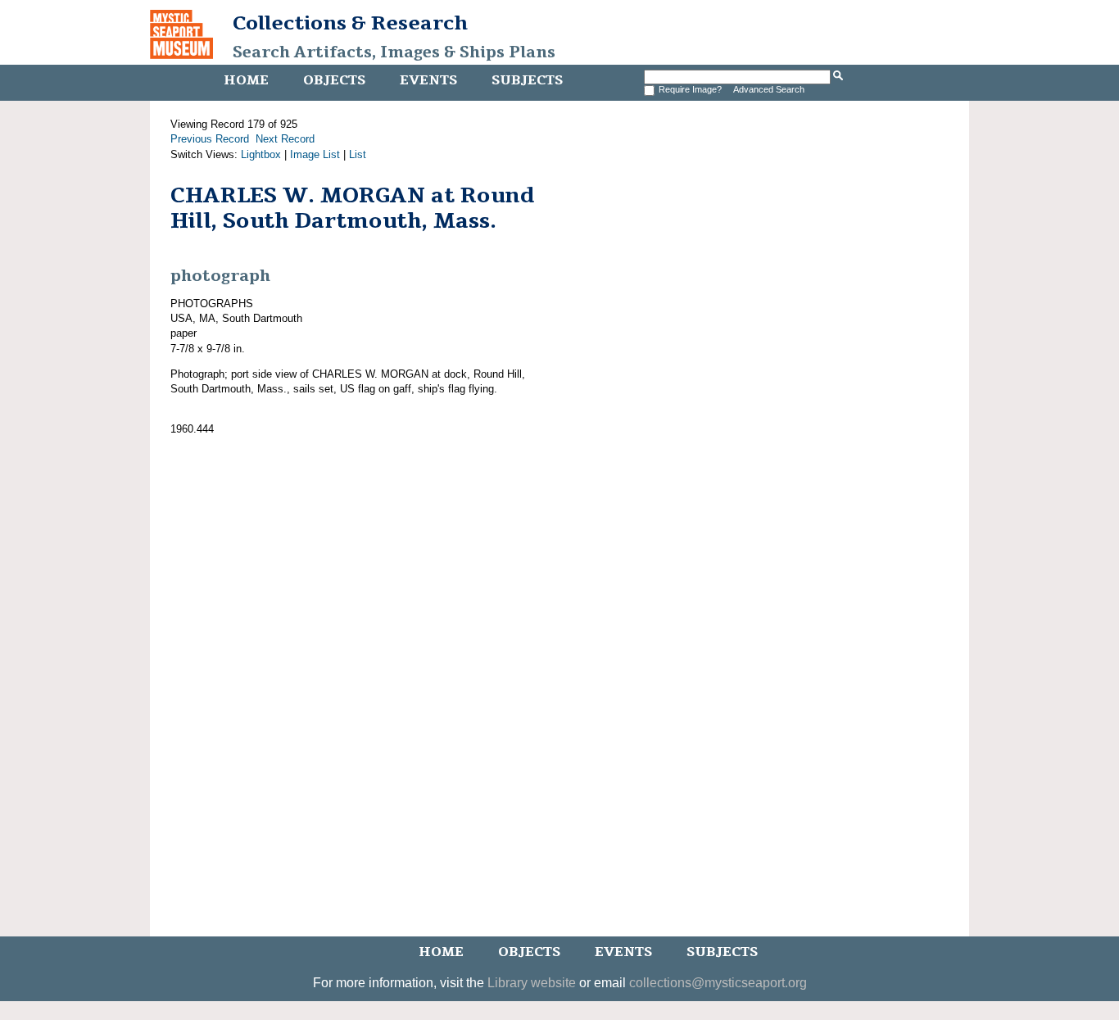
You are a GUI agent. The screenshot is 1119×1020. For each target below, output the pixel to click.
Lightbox (261, 154)
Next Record (285, 139)
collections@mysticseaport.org (718, 983)
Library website (531, 983)
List (357, 154)
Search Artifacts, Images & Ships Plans (394, 52)
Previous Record (209, 139)
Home (246, 80)
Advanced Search (768, 89)
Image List (315, 154)
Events (428, 80)
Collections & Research (350, 23)
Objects (334, 80)
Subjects (527, 80)
